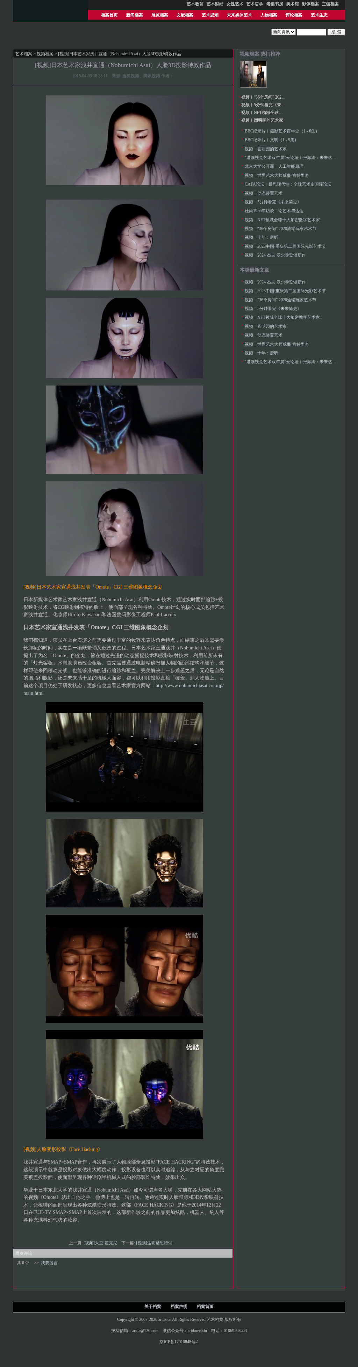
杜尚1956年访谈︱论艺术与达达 (274, 210)
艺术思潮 (210, 15)
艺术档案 (23, 53)
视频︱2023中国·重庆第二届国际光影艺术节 (285, 246)
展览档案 (159, 15)
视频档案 (45, 53)
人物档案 (268, 15)
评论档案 (294, 15)
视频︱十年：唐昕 (261, 237)
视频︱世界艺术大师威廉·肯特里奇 (277, 175)
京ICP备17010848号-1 (179, 1341)
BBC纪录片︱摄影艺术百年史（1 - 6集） (282, 131)
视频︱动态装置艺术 (263, 193)
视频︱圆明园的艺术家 (262, 120)
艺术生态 (319, 15)
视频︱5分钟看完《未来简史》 (269, 104)
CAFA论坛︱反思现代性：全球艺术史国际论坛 (288, 184)
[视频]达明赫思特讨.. (156, 1242)
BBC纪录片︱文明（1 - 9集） (272, 139)
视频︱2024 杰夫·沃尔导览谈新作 (275, 255)
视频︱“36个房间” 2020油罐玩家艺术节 (277, 97)
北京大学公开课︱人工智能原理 (274, 166)
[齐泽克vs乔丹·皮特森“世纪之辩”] (253, 86)
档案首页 (109, 15)
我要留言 (49, 1262)
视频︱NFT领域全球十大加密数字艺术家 (278, 112)
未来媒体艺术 (239, 15)
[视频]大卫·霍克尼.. (102, 1242)
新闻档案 (134, 15)
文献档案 (185, 15)
